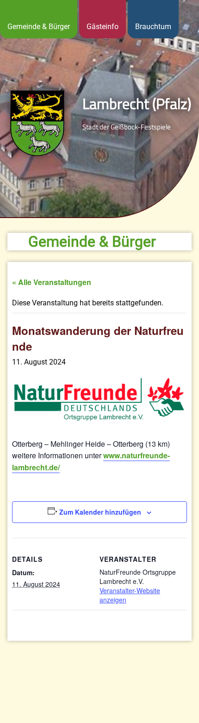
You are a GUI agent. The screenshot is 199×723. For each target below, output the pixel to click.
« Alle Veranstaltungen (51, 282)
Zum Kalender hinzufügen (100, 511)
